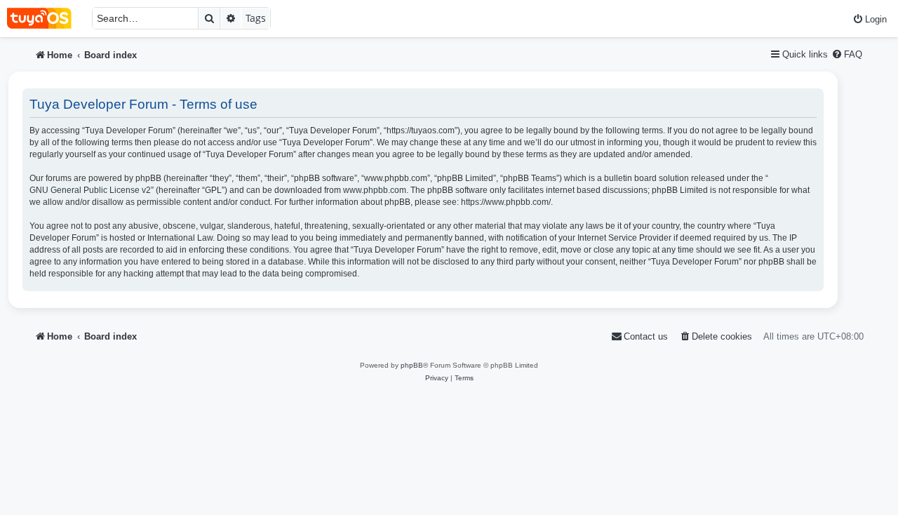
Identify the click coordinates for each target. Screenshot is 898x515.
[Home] (46, 18)
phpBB (412, 365)
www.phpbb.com (374, 190)
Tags (256, 18)
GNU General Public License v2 (90, 190)
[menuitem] (869, 19)
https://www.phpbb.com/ (506, 202)
